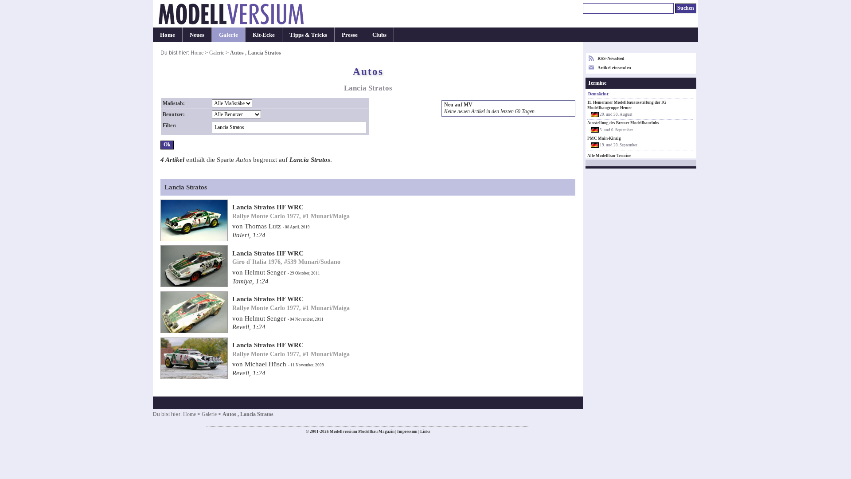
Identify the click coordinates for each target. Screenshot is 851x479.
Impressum (407, 431)
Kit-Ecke (264, 34)
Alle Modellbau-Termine (609, 155)
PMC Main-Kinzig (604, 138)
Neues (197, 34)
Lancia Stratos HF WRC (268, 207)
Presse (350, 34)
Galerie (228, 34)
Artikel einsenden (614, 67)
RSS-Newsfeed (611, 58)
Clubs (379, 34)
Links (425, 431)
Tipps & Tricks (308, 34)
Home (167, 34)
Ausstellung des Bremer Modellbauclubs (623, 123)
